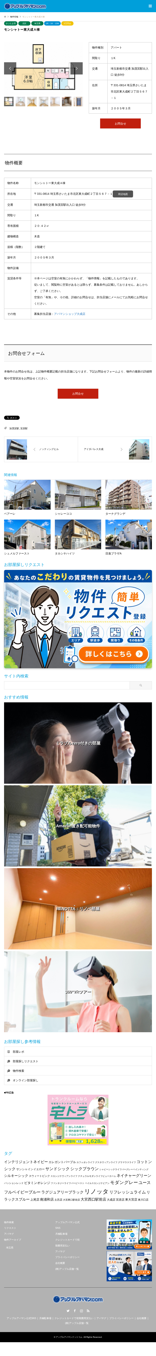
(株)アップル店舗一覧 (67, 1269)
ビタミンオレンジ (37, 1183)
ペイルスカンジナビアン (97, 1183)
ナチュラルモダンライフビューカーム (97, 1176)
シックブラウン (84, 1169)
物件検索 (18, 1070)
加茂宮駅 (14, 428)
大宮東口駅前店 (71, 1199)
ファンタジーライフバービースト (67, 1183)
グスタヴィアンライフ (106, 1162)
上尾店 (34, 1199)
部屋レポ (18, 1051)
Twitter (68, 1310)
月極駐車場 (61, 1233)
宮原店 (120, 1199)
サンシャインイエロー (30, 1169)
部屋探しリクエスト (25, 1061)
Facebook (74, 1310)
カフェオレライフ (85, 1162)
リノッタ (96, 1191)
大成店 (111, 1199)
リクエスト (10, 1228)
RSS (88, 1310)
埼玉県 (37, 23)
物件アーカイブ (12, 1239)
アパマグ (9, 1233)
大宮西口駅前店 (93, 1199)
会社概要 (60, 1263)
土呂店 (58, 1199)
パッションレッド (14, 1183)
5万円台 (67, 23)
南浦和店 (47, 1199)
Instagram (81, 1310)
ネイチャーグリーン (134, 1175)
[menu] (150, 6)
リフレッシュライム (127, 1192)
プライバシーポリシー (67, 1257)
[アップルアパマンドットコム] (25, 6)
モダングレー (124, 1182)
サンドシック (57, 1169)
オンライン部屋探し (25, 1080)
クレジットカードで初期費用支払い (73, 1318)
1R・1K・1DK (52, 23)
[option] (43, 68)
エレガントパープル (62, 1162)
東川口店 (143, 1199)
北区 (24, 23)
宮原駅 (24, 428)
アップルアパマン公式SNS (21, 1318)
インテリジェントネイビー (26, 1162)
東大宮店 (131, 1199)
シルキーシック (16, 1176)
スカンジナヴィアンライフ (64, 1176)
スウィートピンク (39, 1175)
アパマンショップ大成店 (69, 313)
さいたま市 (11, 23)
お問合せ (120, 123)
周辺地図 (123, 194)
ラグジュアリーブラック (62, 1192)
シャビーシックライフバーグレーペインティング (123, 1169)
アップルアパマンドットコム (69, 1337)
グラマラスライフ (127, 1162)
